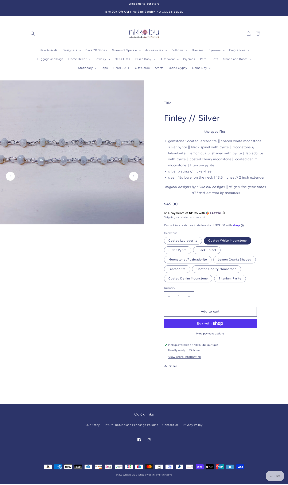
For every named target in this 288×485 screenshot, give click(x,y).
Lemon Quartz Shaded (234, 259)
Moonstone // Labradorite (187, 259)
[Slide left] (10, 176)
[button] (32, 33)
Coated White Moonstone (227, 240)
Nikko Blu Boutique (135, 474)
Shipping (169, 217)
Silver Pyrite (177, 250)
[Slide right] (133, 176)
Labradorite (177, 269)
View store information (184, 357)
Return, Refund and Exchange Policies (131, 425)
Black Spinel (207, 250)
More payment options (210, 333)
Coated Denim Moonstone (188, 278)
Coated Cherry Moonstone (216, 269)
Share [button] (173, 366)
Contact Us (170, 425)
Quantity (169, 288)
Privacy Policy (192, 425)
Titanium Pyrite (230, 278)
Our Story (93, 425)
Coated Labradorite (183, 240)
